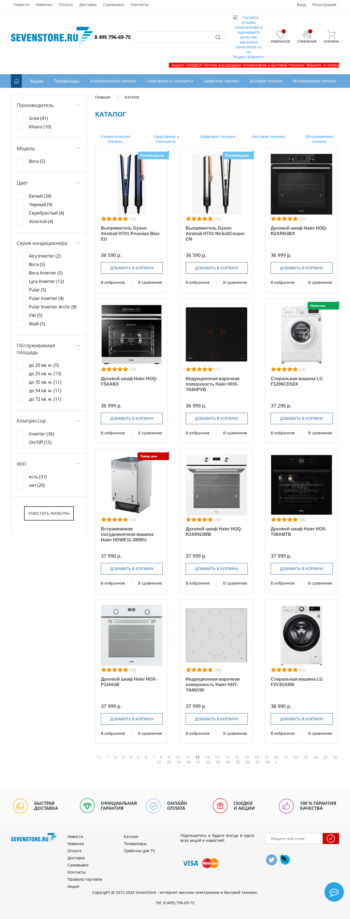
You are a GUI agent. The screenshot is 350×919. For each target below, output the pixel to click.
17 (246, 757)
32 (208, 762)
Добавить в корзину (132, 267)
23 (306, 757)
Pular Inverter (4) (46, 298)
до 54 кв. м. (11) (45, 391)
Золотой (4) (41, 221)
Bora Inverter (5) (46, 273)
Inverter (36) (41, 434)
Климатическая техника (115, 139)
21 (286, 757)
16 (237, 757)
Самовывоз (113, 5)
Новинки (44, 5)
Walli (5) (37, 324)
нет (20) (37, 485)
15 (227, 757)
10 (178, 757)
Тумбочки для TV (139, 850)
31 (198, 762)
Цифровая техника (217, 136)
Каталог (131, 836)
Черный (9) (40, 204)
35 (238, 762)
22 (296, 757)
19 (266, 757)
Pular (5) (37, 290)
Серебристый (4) (46, 213)
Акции (36, 81)
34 (228, 762)
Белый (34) (40, 196)
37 (257, 762)
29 (179, 762)
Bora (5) (37, 161)
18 (256, 757)
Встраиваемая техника (319, 139)
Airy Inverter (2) (45, 256)
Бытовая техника (268, 136)
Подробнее (131, 184)
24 (315, 757)
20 (276, 757)
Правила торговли (85, 879)
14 (217, 757)
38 (267, 762)
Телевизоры (67, 81)
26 (335, 757)
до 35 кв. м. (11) (45, 382)
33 (218, 762)
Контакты (140, 5)
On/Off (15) (40, 442)
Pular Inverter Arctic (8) (53, 307)
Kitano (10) (40, 127)
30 (188, 762)
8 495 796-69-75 (113, 37)
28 (169, 762)
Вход (301, 5)
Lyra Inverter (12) (46, 281)
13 (207, 757)
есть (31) (38, 477)
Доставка (88, 5)
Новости (21, 5)
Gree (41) (38, 118)
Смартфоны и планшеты (166, 139)
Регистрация (324, 5)
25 (325, 757)
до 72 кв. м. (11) (45, 399)
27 (159, 762)
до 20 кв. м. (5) (44, 365)
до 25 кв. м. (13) (45, 374)
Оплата (66, 5)
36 (248, 762)
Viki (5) (35, 315)
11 (187, 757)
